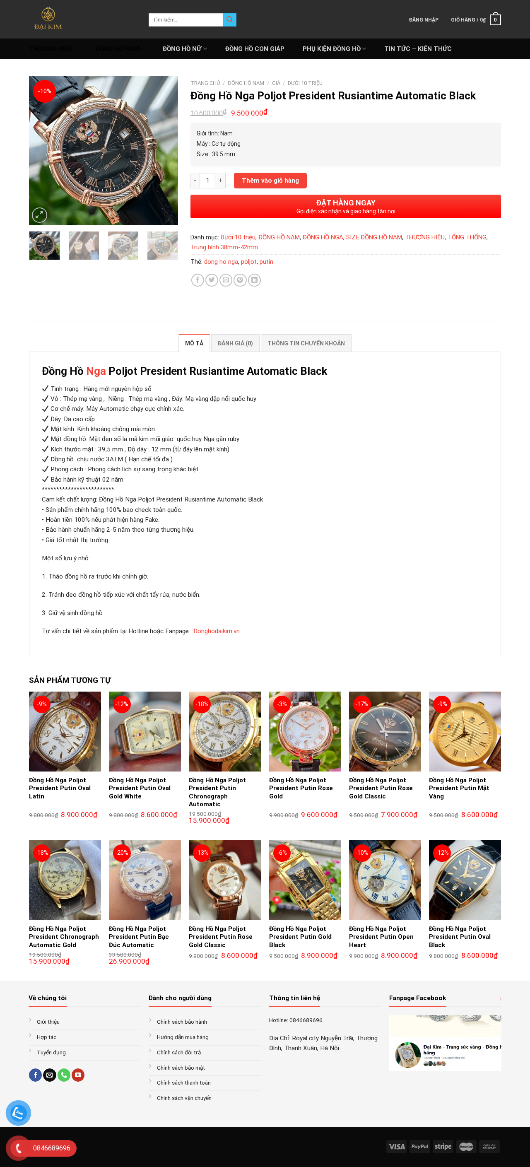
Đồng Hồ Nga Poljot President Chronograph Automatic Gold (64, 937)
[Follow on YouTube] (78, 1075)
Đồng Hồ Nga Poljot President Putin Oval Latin (60, 788)
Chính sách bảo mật (181, 1067)
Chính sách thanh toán (184, 1082)
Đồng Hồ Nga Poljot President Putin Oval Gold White (140, 788)
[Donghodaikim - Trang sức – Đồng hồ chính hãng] (82, 19)
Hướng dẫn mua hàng (183, 1037)
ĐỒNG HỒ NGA (323, 237)
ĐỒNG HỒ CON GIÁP (254, 49)
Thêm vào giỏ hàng (270, 180)
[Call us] (64, 1075)
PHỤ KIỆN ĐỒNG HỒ (332, 49)
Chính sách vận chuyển (184, 1098)
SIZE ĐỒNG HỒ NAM (374, 237)
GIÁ (276, 83)
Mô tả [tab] (194, 343)
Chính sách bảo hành (182, 1021)
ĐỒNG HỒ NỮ (182, 49)
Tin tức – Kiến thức (418, 49)
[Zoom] (39, 215)
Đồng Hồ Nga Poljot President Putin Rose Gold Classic (381, 788)
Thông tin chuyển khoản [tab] (306, 343)
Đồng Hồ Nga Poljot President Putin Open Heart (381, 937)
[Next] (164, 150)
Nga (96, 371)
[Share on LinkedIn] (254, 280)
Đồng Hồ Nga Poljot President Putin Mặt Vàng (459, 788)
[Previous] (42, 150)
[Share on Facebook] (197, 280)
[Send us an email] (49, 1075)
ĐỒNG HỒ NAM (117, 49)
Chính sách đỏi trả (179, 1052)
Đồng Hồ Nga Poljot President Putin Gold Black (300, 937)
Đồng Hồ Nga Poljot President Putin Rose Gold (301, 788)
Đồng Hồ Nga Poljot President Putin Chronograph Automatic (217, 792)
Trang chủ (205, 83)
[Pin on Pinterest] (240, 280)
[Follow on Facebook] (35, 1075)
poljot (249, 261)
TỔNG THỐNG (467, 237)
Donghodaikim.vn (216, 631)
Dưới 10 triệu (305, 83)
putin (266, 261)
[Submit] (229, 20)
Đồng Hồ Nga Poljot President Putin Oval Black (460, 937)
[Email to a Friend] (225, 280)
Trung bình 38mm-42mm (224, 247)
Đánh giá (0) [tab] (235, 343)
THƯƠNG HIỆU (50, 49)
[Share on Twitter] (211, 280)
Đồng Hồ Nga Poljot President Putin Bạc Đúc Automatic (139, 937)
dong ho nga (221, 261)
